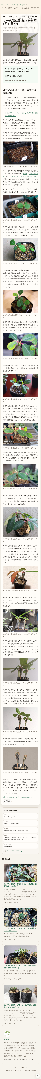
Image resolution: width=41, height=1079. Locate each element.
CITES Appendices (21, 851)
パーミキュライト (18, 176)
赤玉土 (25, 173)
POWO (12, 851)
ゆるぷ (34, 28)
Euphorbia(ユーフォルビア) (16, 5)
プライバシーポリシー (20, 1067)
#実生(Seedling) (8, 797)
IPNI (8, 851)
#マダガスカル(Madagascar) (22, 797)
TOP (3, 5)
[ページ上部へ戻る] (37, 1076)
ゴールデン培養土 (32, 176)
